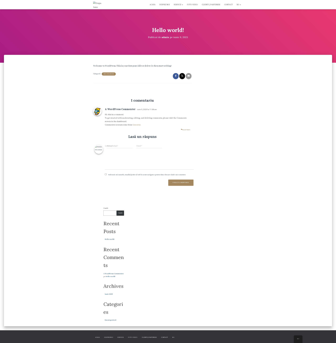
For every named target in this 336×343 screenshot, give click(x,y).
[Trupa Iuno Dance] (98, 4)
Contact (228, 5)
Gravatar (136, 125)
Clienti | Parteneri (211, 5)
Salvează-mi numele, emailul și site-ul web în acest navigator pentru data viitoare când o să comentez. (147, 175)
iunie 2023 (109, 294)
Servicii (178, 5)
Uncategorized (109, 74)
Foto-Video (192, 5)
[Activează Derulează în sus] (330, 337)
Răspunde (186, 130)
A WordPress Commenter (120, 109)
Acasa (152, 5)
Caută (105, 208)
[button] (182, 5)
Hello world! (109, 239)
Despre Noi (164, 5)
